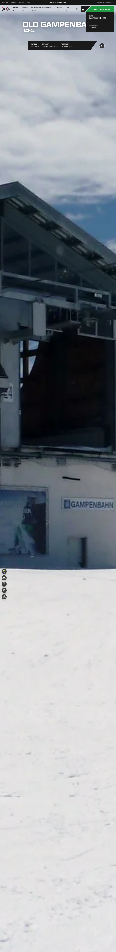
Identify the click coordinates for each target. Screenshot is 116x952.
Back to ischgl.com (58, 2)
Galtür (5, 2)
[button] (77, 9)
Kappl (21, 2)
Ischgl (13, 2)
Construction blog (105, 2)
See (28, 2)
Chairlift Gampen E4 (50, 46)
